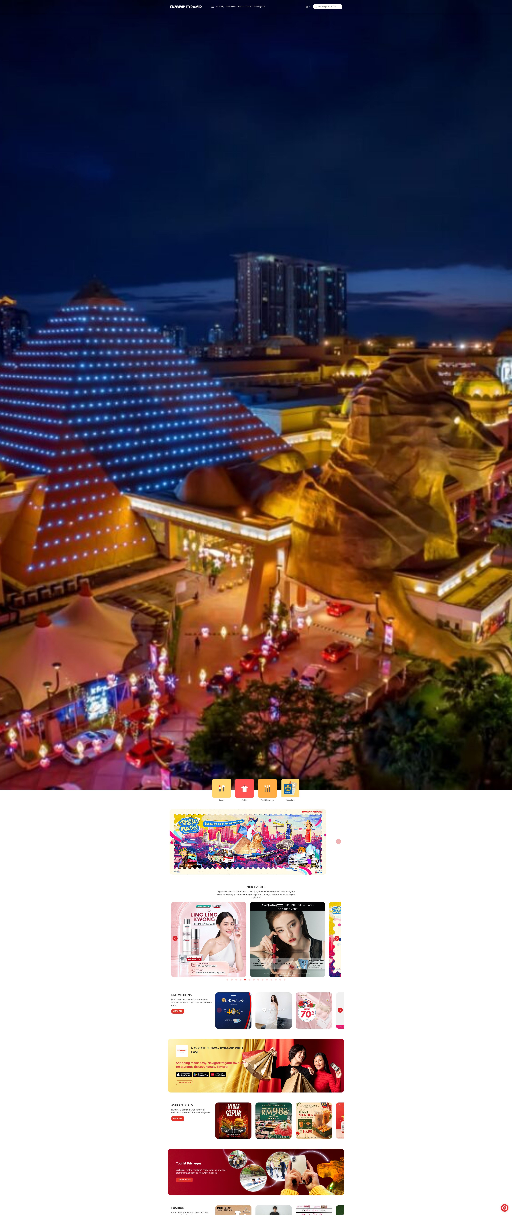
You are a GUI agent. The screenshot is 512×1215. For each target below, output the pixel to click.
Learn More (184, 1083)
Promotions (231, 7)
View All (178, 1011)
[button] (212, 6)
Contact (249, 7)
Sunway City (259, 7)
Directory (220, 7)
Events (241, 7)
